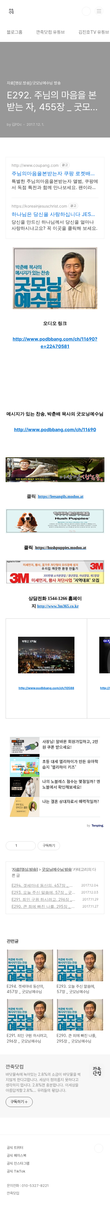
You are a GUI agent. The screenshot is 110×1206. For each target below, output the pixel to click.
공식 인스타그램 (18, 1163)
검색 (86, 11)
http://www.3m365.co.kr (58, 606)
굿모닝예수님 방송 (57, 869)
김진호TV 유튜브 (93, 32)
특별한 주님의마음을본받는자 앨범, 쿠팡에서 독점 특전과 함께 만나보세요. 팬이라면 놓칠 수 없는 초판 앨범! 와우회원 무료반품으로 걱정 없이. (55, 184)
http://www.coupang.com (35, 165)
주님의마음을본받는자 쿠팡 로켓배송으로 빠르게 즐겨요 (54, 173)
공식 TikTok (16, 1171)
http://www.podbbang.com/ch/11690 (55, 429)
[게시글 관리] (29, 846)
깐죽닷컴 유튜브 (50, 32)
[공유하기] (22, 846)
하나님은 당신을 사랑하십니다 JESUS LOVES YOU (55, 214)
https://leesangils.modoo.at (60, 496)
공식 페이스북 (16, 1155)
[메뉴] (99, 11)
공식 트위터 (15, 1148)
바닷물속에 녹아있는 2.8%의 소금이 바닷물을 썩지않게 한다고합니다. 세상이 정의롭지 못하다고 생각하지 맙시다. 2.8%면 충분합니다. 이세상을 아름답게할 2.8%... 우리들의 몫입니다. (43, 1082)
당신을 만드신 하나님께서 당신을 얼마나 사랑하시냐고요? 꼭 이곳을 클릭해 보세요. (54, 225)
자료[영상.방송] (25, 869)
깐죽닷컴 (15, 1067)
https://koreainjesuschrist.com (39, 206)
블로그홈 (15, 32)
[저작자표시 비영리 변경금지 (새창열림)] (67, 845)
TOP (98, 1148)
